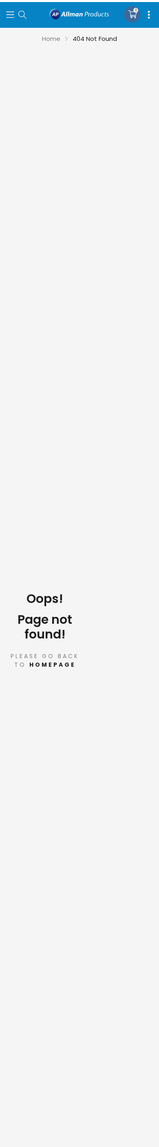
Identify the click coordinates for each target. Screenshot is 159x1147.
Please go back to (45, 660)
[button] (10, 14)
